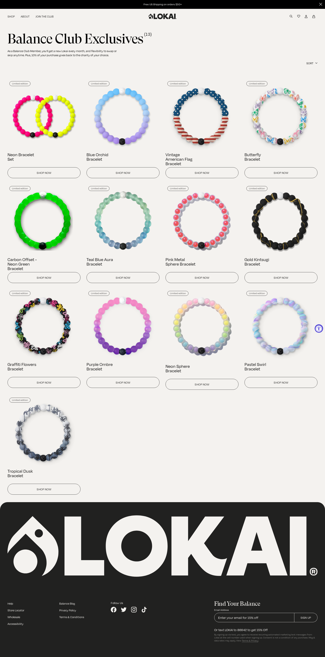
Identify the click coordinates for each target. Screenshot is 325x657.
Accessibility (16, 624)
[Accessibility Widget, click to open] (319, 328)
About (25, 16)
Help (10, 603)
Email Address (221, 609)
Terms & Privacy (250, 640)
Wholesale (14, 617)
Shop (11, 16)
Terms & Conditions (71, 617)
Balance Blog (67, 603)
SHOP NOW (44, 173)
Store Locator (16, 610)
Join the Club (45, 16)
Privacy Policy (67, 610)
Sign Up (306, 617)
